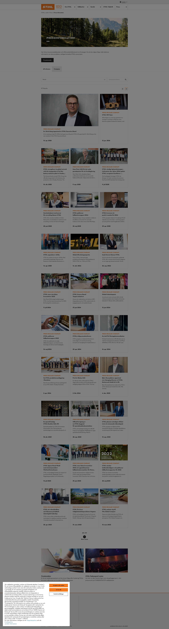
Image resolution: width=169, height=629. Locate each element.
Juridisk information (11, 624)
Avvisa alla (58, 590)
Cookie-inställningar (59, 594)
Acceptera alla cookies (58, 585)
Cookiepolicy (9, 622)
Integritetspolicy (31, 620)
